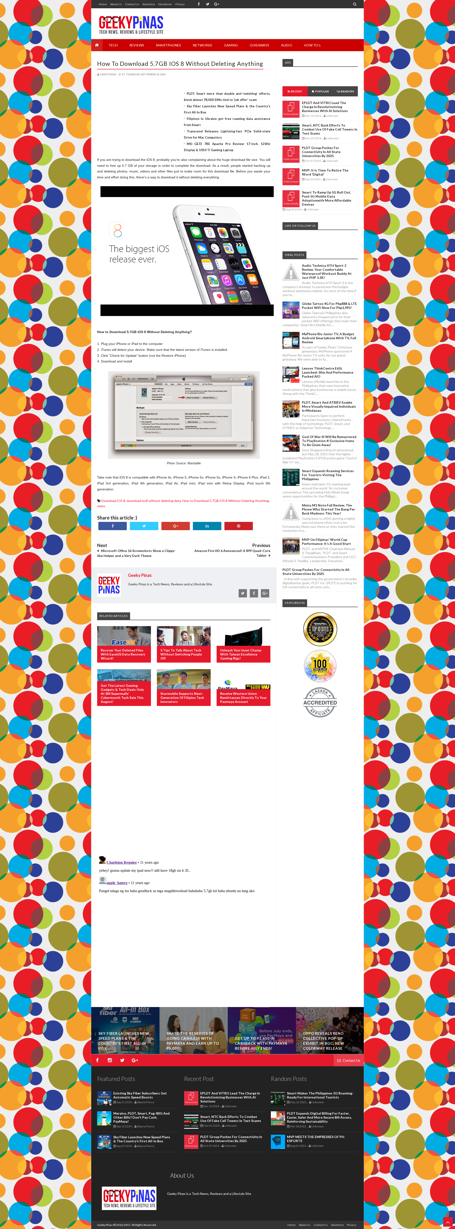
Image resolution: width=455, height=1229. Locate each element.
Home (103, 4)
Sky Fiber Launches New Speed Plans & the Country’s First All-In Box (141, 1139)
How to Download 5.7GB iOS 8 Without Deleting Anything (180, 63)
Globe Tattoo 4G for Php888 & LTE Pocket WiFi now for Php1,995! (329, 306)
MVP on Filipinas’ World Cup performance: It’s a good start (326, 542)
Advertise (148, 4)
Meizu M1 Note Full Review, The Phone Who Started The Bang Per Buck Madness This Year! (328, 509)
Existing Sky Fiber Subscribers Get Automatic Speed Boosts (140, 1095)
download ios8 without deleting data (154, 501)
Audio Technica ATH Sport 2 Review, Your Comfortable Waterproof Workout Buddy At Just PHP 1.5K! (327, 271)
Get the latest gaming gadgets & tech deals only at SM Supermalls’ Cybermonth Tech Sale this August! (122, 693)
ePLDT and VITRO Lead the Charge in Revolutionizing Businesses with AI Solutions (325, 107)
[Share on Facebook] (112, 526)
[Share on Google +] (175, 526)
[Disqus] (183, 786)
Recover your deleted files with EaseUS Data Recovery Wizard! (123, 654)
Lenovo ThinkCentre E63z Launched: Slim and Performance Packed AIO (327, 372)
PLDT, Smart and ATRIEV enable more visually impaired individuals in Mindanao (329, 406)
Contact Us (132, 4)
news (101, 506)
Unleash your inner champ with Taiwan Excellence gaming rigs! (240, 654)
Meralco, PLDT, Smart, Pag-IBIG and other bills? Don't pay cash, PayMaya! (141, 1117)
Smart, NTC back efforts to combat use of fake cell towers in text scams (329, 129)
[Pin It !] (238, 526)
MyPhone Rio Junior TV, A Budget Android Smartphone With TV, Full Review (329, 338)
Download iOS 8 (113, 501)
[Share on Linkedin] (207, 526)
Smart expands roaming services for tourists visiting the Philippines (328, 475)
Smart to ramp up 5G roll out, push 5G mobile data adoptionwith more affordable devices (326, 198)
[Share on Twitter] (144, 526)
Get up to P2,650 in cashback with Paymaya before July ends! (261, 1043)
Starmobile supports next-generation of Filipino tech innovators (182, 697)
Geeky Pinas (105, 1225)
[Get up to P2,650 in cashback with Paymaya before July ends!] (262, 1053)
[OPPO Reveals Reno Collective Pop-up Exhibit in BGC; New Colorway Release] (330, 1053)
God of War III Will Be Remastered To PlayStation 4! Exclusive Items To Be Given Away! (329, 441)
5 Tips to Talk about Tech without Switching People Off (181, 654)
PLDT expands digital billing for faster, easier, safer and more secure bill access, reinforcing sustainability (319, 1117)
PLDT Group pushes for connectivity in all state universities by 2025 (321, 152)
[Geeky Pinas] (131, 23)
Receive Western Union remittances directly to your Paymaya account (243, 697)
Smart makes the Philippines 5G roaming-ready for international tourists (320, 1095)
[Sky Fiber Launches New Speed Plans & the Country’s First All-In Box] (125, 1053)
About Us (116, 4)
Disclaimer (165, 4)
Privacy (180, 4)
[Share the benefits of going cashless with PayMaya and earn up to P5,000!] (193, 1053)
